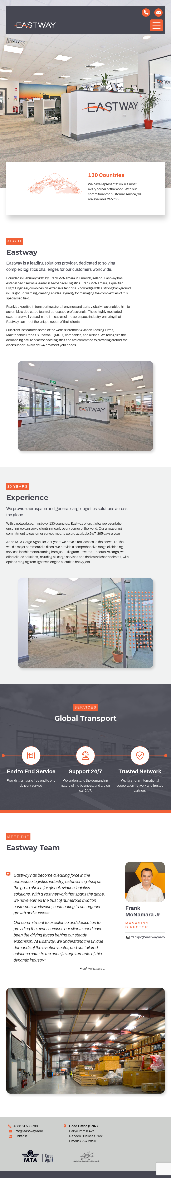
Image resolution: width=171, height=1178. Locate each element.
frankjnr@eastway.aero (148, 937)
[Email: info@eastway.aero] (158, 12)
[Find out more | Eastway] (56, 1157)
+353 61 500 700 (25, 1126)
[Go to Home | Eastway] (45, 25)
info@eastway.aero (29, 1131)
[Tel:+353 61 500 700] (146, 12)
